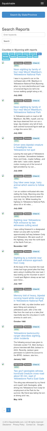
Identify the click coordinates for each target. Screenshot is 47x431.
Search (7, 41)
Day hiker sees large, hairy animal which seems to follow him (29, 185)
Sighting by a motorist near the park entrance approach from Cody (28, 260)
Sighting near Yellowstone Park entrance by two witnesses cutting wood (27, 222)
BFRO (16, 66)
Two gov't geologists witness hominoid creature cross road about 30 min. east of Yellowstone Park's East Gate (29, 374)
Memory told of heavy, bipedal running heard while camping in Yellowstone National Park (29, 298)
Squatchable (8, 3)
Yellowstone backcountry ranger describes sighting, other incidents (27, 335)
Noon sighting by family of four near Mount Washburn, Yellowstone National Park (28, 71)
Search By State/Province (23, 14)
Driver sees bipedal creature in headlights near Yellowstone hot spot (28, 147)
